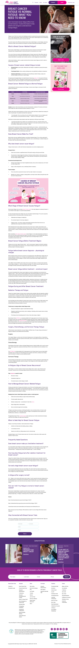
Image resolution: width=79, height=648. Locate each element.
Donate (62, 2)
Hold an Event (53, 590)
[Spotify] (67, 629)
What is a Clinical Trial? (23, 599)
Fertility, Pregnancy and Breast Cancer (28, 550)
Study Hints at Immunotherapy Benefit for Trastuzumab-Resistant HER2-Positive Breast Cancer (63, 554)
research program (22, 415)
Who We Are (32, 586)
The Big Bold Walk (54, 586)
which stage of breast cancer (20, 233)
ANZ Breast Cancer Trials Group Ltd (21, 643)
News (31, 603)
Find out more (61, 89)
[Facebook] (52, 629)
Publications (21, 593)
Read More (26, 554)
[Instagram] (61, 629)
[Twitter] (58, 629)
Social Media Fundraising (53, 610)
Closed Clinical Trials (23, 588)
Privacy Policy (61, 643)
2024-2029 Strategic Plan (34, 589)
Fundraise (53, 2)
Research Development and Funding (22, 596)
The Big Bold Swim (54, 595)
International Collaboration (21, 610)
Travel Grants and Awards (22, 616)
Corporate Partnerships (53, 598)
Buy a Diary (53, 602)
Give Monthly (64, 588)
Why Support (43, 589)
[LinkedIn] (55, 629)
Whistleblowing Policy (67, 643)
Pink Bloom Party (54, 593)
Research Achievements (21, 591)
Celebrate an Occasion (55, 606)
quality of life (36, 78)
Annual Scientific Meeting (22, 613)
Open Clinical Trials (22, 586)
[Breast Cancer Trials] (12, 2)
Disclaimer (56, 643)
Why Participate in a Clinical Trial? (22, 602)
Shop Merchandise (54, 604)
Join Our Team (32, 596)
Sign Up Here (61, 59)
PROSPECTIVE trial (22, 320)
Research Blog (22, 604)
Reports (31, 595)
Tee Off (52, 591)
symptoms (13, 373)
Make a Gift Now (65, 586)
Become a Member (33, 598)
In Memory (53, 607)
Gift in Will (64, 591)
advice (33, 401)
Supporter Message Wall (44, 592)
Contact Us (10, 586)
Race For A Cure (54, 600)
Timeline (31, 593)
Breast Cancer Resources (32, 601)
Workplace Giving (65, 599)
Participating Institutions (21, 607)
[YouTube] (64, 629)
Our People (32, 591)
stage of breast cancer (27, 209)
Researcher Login (71, 2)
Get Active (53, 588)
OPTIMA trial (12, 351)
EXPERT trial (18, 318)
